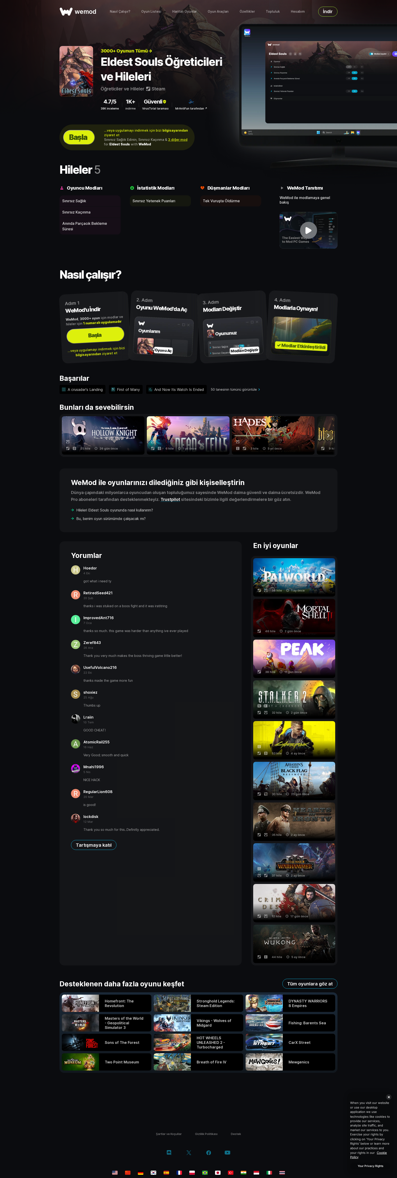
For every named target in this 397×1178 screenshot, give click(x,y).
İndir (328, 11)
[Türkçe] (230, 1173)
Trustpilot (170, 499)
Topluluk (273, 11)
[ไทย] (282, 1173)
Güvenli (153, 101)
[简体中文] (127, 1173)
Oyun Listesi (151, 11)
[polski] (192, 1173)
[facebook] (208, 1153)
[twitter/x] (189, 1153)
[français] (179, 1173)
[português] (205, 1173)
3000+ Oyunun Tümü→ (126, 51)
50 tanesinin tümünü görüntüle (234, 389)
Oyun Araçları (218, 11)
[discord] (169, 1153)
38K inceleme (110, 108)
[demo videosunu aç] (309, 230)
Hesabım (298, 11)
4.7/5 (109, 101)
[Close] (388, 1097)
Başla (78, 137)
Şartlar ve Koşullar (169, 1134)
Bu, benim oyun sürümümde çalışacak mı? (111, 518)
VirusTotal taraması (155, 108)
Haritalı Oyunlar (184, 11)
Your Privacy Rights (370, 1166)
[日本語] (218, 1173)
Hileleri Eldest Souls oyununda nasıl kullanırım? (114, 510)
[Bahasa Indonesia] (256, 1173)
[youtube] (227, 1153)
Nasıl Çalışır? (120, 11)
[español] (166, 1173)
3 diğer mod (177, 139)
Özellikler (247, 11)
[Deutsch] (140, 1173)
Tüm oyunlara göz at (310, 984)
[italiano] (269, 1173)
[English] (115, 1173)
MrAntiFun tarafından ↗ (191, 108)
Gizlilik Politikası (206, 1134)
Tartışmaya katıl (94, 845)
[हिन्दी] (243, 1173)
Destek (236, 1134)
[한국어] (153, 1173)
